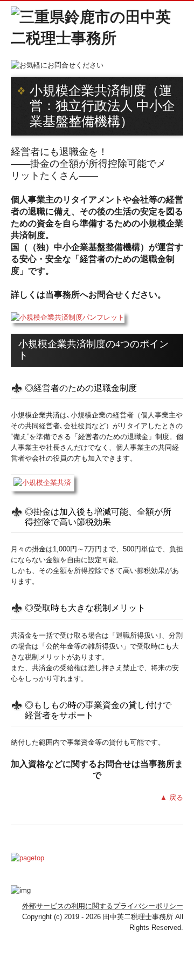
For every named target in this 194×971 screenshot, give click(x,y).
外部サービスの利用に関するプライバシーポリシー (102, 906)
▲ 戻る (171, 797)
